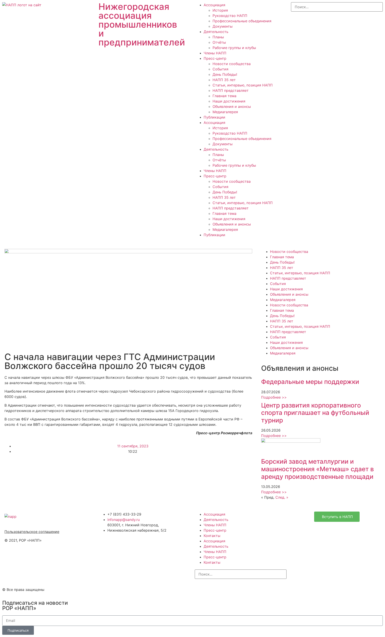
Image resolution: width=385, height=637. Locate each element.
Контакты (212, 535)
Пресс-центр (215, 58)
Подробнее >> (274, 397)
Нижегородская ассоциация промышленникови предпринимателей (141, 24)
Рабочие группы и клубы (234, 47)
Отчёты (219, 42)
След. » (281, 497)
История (220, 10)
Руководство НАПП (230, 15)
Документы (223, 26)
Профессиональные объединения (242, 21)
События (220, 69)
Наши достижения (229, 101)
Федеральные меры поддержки (310, 381)
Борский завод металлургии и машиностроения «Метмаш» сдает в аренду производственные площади (317, 469)
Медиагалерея (225, 112)
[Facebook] (212, 588)
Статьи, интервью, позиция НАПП (243, 85)
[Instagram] (200, 588)
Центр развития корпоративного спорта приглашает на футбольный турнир (315, 412)
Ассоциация (214, 5)
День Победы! (225, 74)
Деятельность (216, 31)
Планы (218, 37)
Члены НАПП (215, 53)
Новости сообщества (232, 63)
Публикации (214, 117)
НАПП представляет (231, 90)
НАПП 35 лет (224, 80)
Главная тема (224, 96)
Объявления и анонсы (232, 106)
